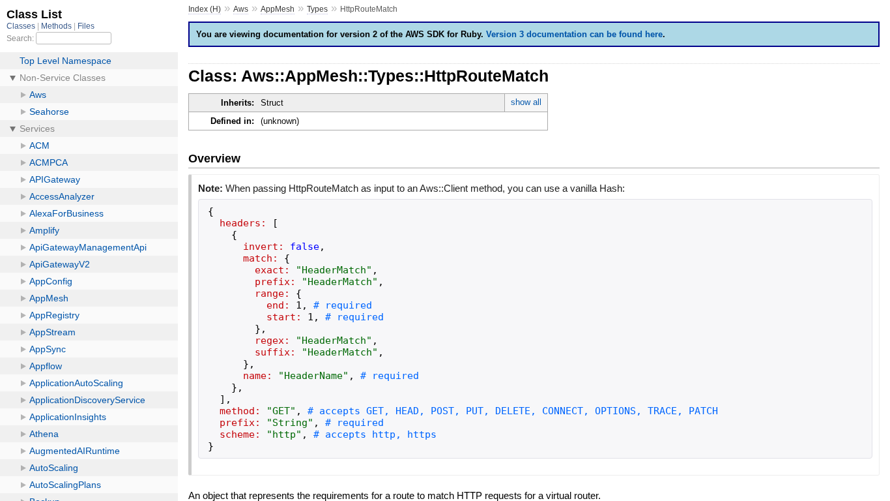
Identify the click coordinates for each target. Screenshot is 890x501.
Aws (240, 9)
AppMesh (277, 9)
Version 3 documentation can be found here (574, 34)
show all (526, 102)
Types (317, 9)
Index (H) (204, 9)
